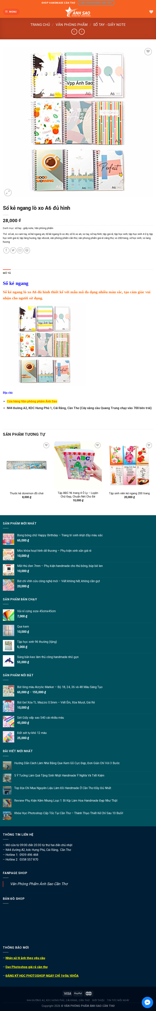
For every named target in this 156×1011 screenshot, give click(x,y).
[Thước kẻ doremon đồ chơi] (26, 465)
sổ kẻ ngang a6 (36, 234)
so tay (86, 234)
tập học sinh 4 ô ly (138, 234)
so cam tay (21, 234)
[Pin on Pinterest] (27, 250)
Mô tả (7, 273)
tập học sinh (121, 234)
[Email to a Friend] (20, 250)
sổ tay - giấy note (109, 25)
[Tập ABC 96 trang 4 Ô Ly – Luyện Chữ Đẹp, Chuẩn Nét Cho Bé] (78, 465)
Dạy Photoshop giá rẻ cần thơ (27, 967)
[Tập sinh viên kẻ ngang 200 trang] (129, 465)
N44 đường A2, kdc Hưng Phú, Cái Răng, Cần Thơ (58, 1000)
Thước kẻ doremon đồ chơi (26, 493)
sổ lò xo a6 (75, 234)
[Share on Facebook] (6, 250)
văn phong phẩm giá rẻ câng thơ (96, 238)
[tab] (7, 273)
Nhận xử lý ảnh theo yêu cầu (25, 958)
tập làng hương (28, 238)
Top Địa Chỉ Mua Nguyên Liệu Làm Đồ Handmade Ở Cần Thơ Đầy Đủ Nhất (62, 788)
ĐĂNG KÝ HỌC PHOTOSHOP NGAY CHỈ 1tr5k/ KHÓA (42, 976)
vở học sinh (135, 238)
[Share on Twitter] (13, 250)
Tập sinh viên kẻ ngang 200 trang (129, 493)
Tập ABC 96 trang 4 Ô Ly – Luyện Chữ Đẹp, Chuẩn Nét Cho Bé (78, 494)
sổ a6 (11, 234)
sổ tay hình (96, 234)
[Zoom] (8, 192)
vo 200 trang (121, 238)
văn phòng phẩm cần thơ (63, 238)
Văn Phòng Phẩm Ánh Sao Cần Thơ (39, 884)
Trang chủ (40, 25)
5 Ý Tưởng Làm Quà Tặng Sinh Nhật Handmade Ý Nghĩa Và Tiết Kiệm (59, 775)
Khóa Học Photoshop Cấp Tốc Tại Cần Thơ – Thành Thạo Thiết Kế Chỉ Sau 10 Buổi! (68, 813)
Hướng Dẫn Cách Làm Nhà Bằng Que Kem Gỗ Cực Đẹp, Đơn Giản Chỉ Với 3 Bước (67, 763)
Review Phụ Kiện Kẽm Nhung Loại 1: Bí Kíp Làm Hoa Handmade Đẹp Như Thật (65, 800)
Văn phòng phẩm (72, 25)
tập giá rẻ (108, 234)
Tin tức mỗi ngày (118, 1000)
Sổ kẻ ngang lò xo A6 (57, 234)
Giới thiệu (98, 1000)
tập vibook (43, 238)
